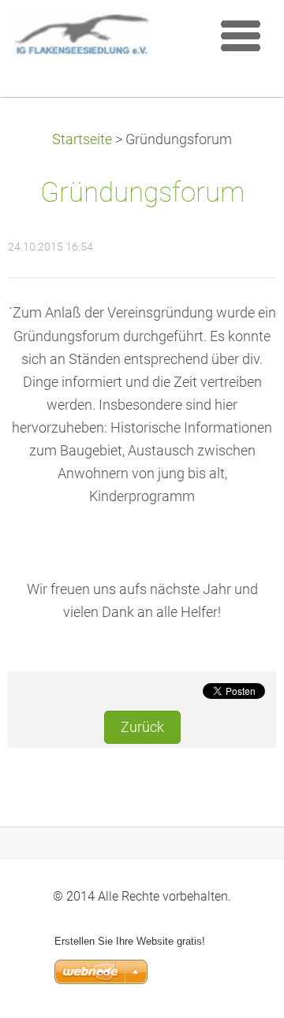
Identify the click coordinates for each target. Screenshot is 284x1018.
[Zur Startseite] (106, 38)
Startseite (82, 139)
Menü (240, 35)
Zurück (142, 727)
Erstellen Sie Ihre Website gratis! (129, 941)
